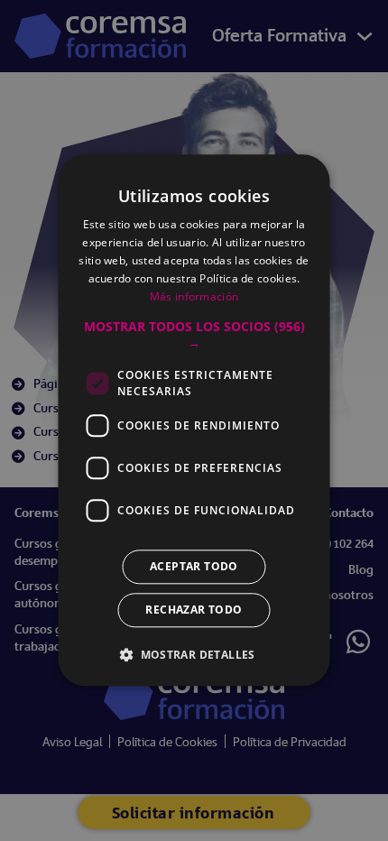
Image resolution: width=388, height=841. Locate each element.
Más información (194, 296)
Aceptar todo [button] (194, 567)
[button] (194, 335)
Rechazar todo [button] (193, 610)
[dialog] (194, 420)
